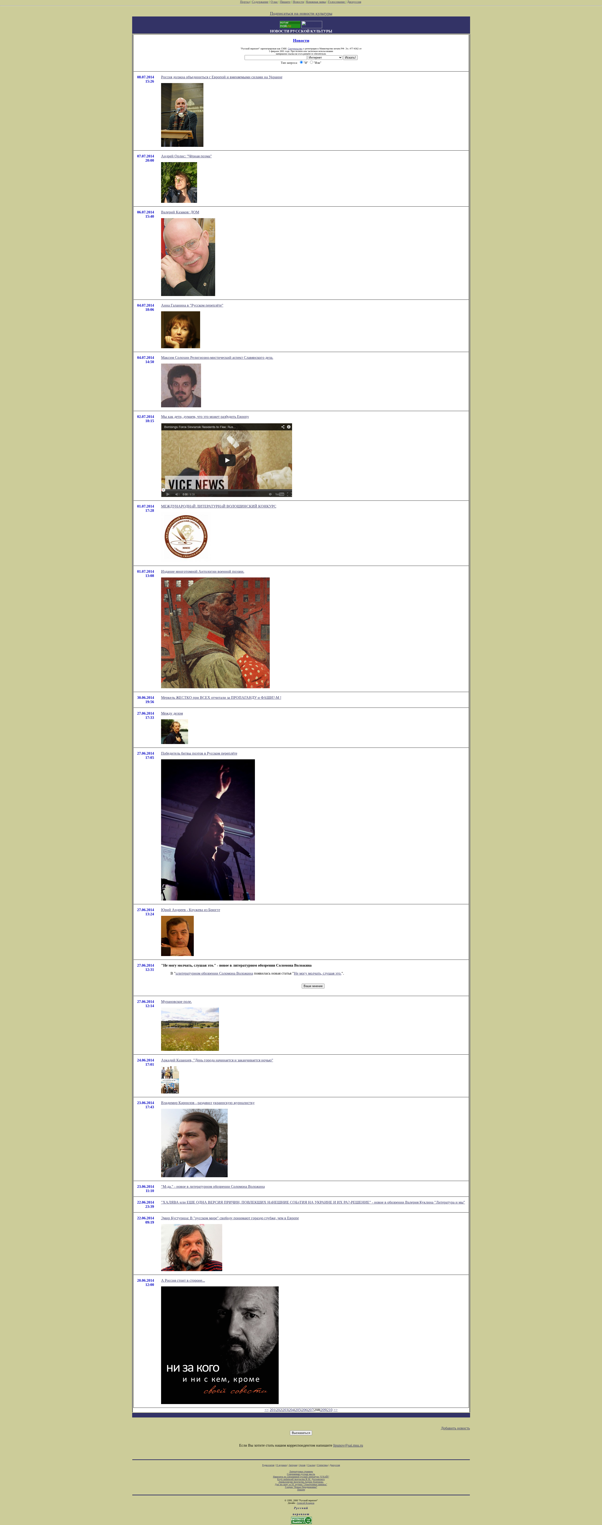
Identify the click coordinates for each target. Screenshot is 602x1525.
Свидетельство (295, 48)
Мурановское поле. (176, 1002)
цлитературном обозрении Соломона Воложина (214, 973)
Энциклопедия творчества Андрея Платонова (301, 1482)
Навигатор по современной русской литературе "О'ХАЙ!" (301, 1476)
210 (330, 1410)
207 (310, 1410)
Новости (298, 2)
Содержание (260, 2)
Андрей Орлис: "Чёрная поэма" (186, 156)
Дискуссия (354, 2)
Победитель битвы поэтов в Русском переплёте (199, 753)
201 (272, 1410)
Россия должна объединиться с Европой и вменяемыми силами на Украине (221, 77)
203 (285, 1410)
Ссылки (311, 1465)
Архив (302, 1465)
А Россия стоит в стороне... (183, 1280)
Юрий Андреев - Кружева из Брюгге (190, 910)
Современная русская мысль (301, 1474)
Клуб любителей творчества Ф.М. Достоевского (301, 1479)
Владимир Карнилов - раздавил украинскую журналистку (208, 1103)
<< (267, 1410)
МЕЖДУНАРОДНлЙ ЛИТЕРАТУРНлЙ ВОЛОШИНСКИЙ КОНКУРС (218, 506)
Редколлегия (268, 1465)
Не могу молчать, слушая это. (317, 973)
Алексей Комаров (305, 1503)
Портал (245, 2)
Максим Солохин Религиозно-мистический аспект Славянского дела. (217, 358)
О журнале (281, 1465)
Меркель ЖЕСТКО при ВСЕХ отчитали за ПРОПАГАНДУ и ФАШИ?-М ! (221, 698)
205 (298, 1410)
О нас (274, 2)
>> (335, 1410)
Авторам (293, 1465)
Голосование (337, 2)
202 (279, 1410)
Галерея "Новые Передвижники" (301, 1487)
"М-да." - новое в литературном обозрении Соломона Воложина (213, 1187)
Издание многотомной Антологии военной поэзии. (202, 571)
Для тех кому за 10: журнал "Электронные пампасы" (301, 1484)
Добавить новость (455, 1428)
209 (323, 1410)
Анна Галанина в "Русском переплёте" (192, 305)
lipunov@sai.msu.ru (348, 1445)
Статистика (322, 1465)
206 (304, 1410)
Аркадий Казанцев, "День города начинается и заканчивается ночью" (217, 1060)
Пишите (285, 2)
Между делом (172, 713)
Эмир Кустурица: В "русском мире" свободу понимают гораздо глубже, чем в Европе (230, 1218)
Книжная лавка (316, 2)
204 (291, 1410)
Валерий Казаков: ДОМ (180, 212)
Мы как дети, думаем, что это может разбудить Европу (205, 417)
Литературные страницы (301, 1471)
